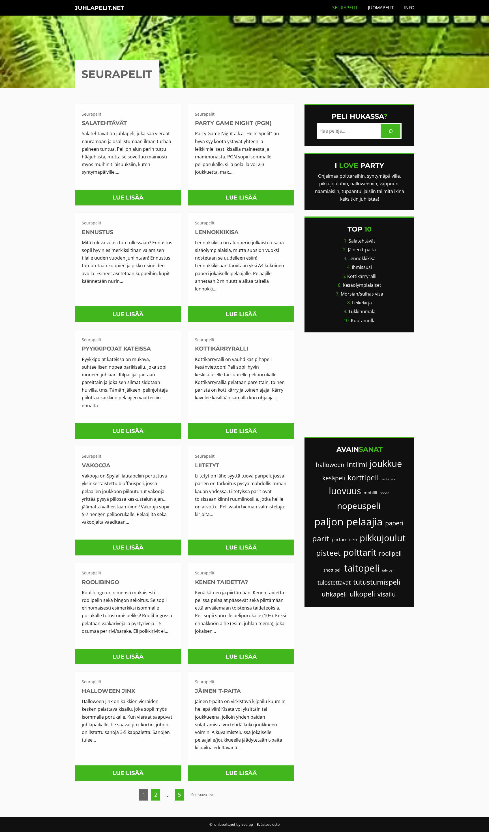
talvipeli (388, 570)
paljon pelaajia (348, 522)
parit (320, 538)
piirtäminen (344, 539)
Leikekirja (362, 303)
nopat (384, 493)
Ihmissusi (362, 267)
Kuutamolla (363, 320)
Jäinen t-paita (218, 690)
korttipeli (363, 477)
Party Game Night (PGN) (233, 123)
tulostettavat (334, 582)
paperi (394, 523)
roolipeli (390, 553)
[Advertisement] (359, 384)
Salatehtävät (104, 123)
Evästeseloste (268, 824)
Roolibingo (100, 582)
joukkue (386, 463)
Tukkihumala (362, 311)
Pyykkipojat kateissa (116, 348)
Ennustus (97, 232)
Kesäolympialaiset (362, 285)
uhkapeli (334, 594)
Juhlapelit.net (99, 8)
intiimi (357, 464)
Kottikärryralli (221, 348)
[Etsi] (391, 131)
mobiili (370, 492)
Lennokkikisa (217, 232)
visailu (387, 594)
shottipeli (332, 570)
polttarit (359, 552)
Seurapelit (91, 114)
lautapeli (388, 479)
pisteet (328, 552)
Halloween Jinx (108, 690)
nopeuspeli (359, 505)
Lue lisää (130, 199)
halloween (330, 465)
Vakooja (96, 465)
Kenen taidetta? (221, 582)
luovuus (345, 491)
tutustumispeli (376, 582)
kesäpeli (333, 478)
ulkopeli (362, 593)
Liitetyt (207, 465)
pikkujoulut (383, 538)
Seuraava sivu (203, 794)
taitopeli (361, 567)
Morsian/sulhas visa (362, 294)
